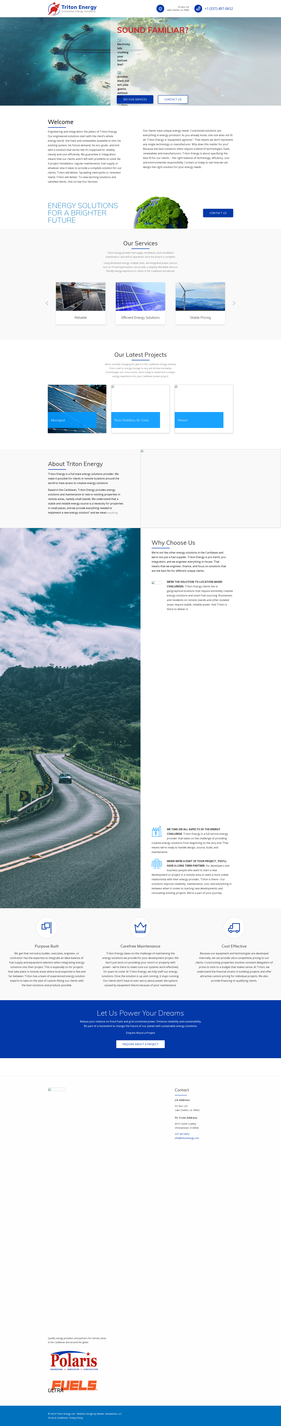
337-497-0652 (182, 1134)
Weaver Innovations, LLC (109, 1413)
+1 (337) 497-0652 (219, 8)
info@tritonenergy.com (187, 1138)
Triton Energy (79, 7)
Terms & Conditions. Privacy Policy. (65, 1417)
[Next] (233, 303)
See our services (135, 99)
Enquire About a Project (140, 1044)
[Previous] (47, 303)
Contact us (172, 99)
